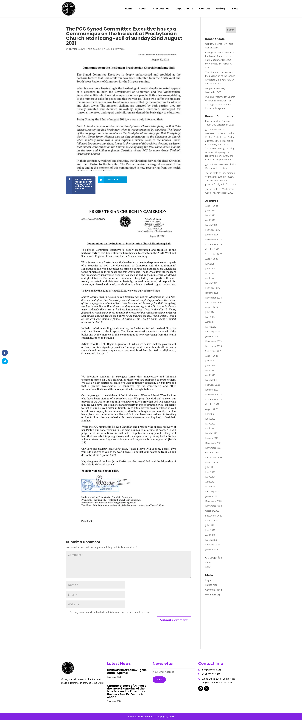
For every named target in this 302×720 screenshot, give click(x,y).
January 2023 (211, 389)
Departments (184, 8)
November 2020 (213, 505)
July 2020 (209, 525)
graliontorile (211, 129)
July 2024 (209, 312)
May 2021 (210, 476)
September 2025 (213, 254)
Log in (208, 580)
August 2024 (211, 307)
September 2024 (213, 302)
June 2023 (210, 365)
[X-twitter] (206, 688)
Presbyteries (161, 8)
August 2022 (211, 408)
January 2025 (211, 292)
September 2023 (213, 350)
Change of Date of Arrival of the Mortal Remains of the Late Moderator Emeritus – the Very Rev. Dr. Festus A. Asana (219, 60)
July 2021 (209, 467)
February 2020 (212, 544)
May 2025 (210, 273)
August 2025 (211, 258)
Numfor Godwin (77, 48)
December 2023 (213, 341)
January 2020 (211, 549)
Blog (235, 8)
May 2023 (210, 370)
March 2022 (211, 433)
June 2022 (210, 418)
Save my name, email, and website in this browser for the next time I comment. (110, 612)
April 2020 (210, 534)
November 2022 (213, 399)
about (208, 562)
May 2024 (210, 316)
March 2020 (211, 539)
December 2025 (213, 239)
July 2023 (209, 360)
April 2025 (210, 278)
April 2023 (210, 375)
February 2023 (212, 384)
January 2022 (211, 438)
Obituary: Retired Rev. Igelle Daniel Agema (127, 671)
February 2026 (212, 229)
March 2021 (211, 486)
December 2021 (213, 442)
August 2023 (211, 355)
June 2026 (210, 210)
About (143, 8)
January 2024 (211, 336)
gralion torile (211, 172)
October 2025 (212, 249)
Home (128, 8)
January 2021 (211, 496)
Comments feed (213, 589)
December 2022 (213, 394)
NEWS (107, 48)
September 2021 (213, 457)
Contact (204, 8)
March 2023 (211, 379)
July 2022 (209, 413)
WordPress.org (212, 594)
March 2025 (211, 283)
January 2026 (211, 234)
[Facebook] (200, 688)
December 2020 (213, 501)
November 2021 (213, 447)
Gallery (221, 8)
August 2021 (211, 462)
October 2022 (212, 404)
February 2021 (212, 491)
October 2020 (212, 510)
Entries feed (211, 584)
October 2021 (212, 452)
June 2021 (210, 472)
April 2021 (210, 481)
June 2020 (210, 530)
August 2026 (211, 205)
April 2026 (210, 220)
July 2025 (209, 263)
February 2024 (212, 331)
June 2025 (210, 268)
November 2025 (213, 244)
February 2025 (212, 287)
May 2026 (210, 215)
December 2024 (213, 297)
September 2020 (213, 515)
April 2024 (210, 321)
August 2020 (211, 520)
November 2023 (213, 346)
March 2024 (211, 326)
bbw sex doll (211, 121)
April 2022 (210, 428)
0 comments (119, 48)
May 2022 (210, 423)
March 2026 (211, 224)
